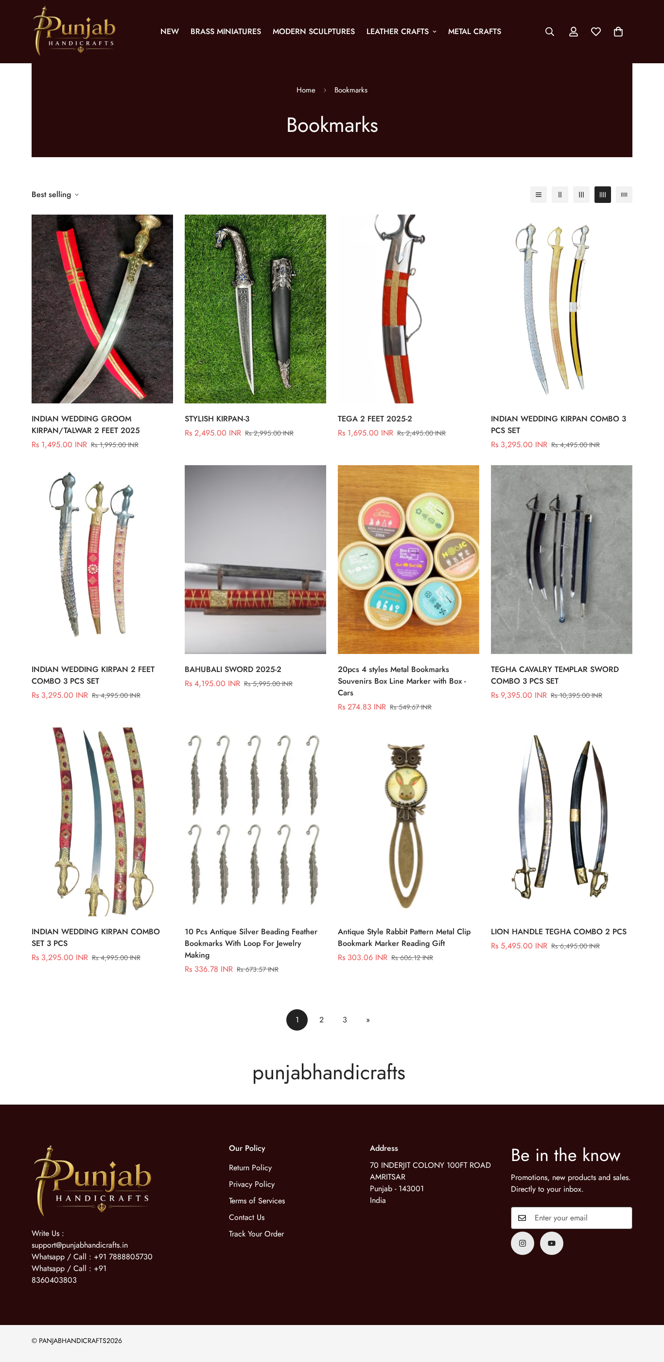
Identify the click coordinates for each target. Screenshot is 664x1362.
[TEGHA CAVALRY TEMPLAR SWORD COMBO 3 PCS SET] (561, 559)
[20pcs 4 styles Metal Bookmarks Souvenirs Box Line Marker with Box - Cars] (408, 559)
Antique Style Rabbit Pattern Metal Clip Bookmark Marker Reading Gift (404, 937)
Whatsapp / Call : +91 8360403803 (69, 1274)
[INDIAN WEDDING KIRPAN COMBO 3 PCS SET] (561, 309)
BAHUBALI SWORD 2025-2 (233, 669)
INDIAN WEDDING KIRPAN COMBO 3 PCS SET (558, 424)
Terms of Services (257, 1200)
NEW (169, 31)
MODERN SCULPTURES (314, 31)
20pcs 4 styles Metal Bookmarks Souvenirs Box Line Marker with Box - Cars (402, 681)
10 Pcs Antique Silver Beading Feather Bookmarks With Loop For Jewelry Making (251, 943)
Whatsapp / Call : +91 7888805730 (92, 1256)
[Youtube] (551, 1243)
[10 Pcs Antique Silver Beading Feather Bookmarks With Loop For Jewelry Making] (255, 821)
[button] (618, 31)
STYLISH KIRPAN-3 (217, 418)
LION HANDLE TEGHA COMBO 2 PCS (559, 931)
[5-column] (624, 194)
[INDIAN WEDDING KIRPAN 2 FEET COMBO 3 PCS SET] (102, 559)
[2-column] (560, 194)
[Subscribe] (621, 1218)
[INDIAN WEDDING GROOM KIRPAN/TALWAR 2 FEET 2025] (102, 309)
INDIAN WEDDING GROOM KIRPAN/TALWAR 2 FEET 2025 (86, 424)
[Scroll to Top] (645, 1309)
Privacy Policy (252, 1184)
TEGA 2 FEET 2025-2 (375, 418)
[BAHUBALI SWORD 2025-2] (255, 559)
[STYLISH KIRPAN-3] (255, 309)
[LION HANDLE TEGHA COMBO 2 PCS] (561, 821)
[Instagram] (522, 1243)
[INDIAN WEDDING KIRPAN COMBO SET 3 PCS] (102, 821)
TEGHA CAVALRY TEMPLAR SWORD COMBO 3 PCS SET (555, 675)
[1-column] (538, 194)
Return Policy (250, 1167)
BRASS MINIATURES (226, 31)
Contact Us (246, 1217)
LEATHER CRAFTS (398, 31)
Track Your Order (256, 1233)
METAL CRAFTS (474, 31)
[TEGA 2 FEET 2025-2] (408, 309)
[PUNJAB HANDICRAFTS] (74, 31)
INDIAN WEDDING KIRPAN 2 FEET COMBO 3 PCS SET (93, 675)
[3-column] (581, 194)
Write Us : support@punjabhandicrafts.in (80, 1239)
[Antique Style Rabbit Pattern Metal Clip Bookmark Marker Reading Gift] (408, 821)
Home (306, 90)
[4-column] (602, 194)
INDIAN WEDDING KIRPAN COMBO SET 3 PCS (96, 937)
